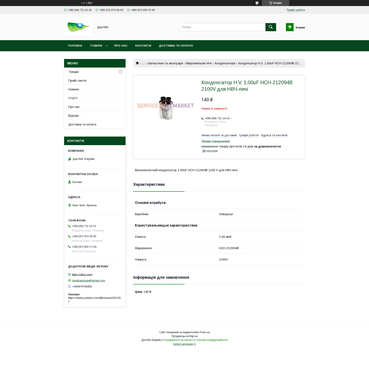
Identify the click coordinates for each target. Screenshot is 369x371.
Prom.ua (205, 332)
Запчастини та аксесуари (165, 63)
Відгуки (73, 115)
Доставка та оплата (176, 45)
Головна (75, 45)
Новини (73, 89)
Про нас (120, 45)
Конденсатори (225, 63)
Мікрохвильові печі (199, 63)
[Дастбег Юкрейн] (78, 34)
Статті (72, 98)
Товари (96, 45)
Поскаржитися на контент (178, 340)
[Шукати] (270, 27)
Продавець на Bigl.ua (184, 336)
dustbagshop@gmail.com (88, 280)
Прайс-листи (77, 80)
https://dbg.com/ (82, 274)
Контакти (143, 45)
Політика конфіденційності (211, 340)
